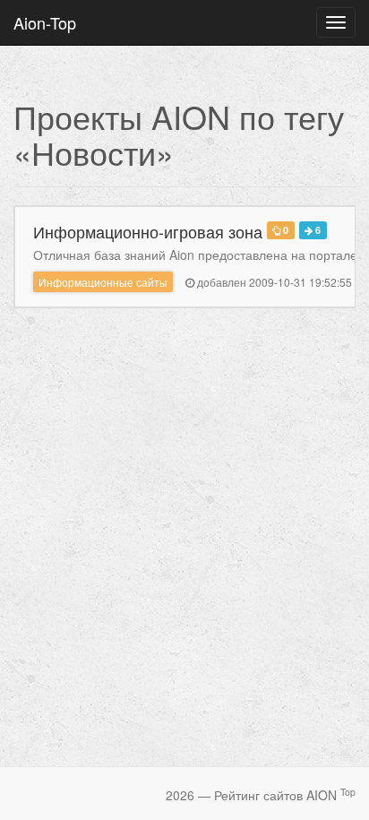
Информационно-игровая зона (147, 231)
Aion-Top (44, 22)
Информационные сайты (103, 281)
